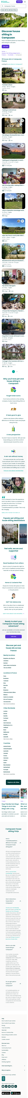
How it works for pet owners (8, 1021)
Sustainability (5, 1050)
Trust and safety (6, 1028)
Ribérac (5, 694)
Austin (5, 720)
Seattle (5, 716)
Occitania (10, 55)
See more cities (7, 739)
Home (3, 51)
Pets (7, 10)
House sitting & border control (9, 1034)
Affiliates (4, 1059)
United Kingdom (7, 748)
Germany (5, 758)
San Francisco (7, 723)
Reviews (4, 1037)
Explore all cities (13, 782)
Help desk (4, 1030)
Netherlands (6, 772)
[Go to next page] (17, 371)
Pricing (3, 1025)
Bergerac (5, 690)
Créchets (5, 660)
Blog (3, 1055)
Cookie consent (6, 1039)
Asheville (5, 736)
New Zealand (6, 765)
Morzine (5, 685)
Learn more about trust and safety (12, 613)
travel (3, 801)
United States (7, 746)
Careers (4, 1052)
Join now (5, 46)
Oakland (5, 727)
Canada (5, 753)
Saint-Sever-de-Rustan (9, 665)
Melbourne (6, 732)
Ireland (5, 760)
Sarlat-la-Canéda (8, 697)
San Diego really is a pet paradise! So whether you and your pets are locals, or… (10, 814)
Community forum (6, 1048)
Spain (4, 762)
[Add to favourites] (22, 70)
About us (4, 1045)
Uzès (4, 687)
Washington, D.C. (8, 725)
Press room (4, 1057)
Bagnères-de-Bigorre (9, 658)
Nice (4, 683)
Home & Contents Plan (7, 1032)
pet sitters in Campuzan (15, 64)
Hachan (5, 663)
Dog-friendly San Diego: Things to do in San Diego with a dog (10, 806)
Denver (5, 713)
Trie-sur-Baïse (7, 667)
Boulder (5, 734)
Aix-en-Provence (7, 699)
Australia (5, 751)
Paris (4, 676)
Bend (4, 729)
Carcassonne (7, 701)
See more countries (9, 774)
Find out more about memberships (13, 470)
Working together (6, 1062)
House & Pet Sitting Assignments (11, 53)
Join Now (19, 1)
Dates (3, 10)
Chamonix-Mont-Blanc (9, 692)
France (4, 55)
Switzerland (6, 767)
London (5, 711)
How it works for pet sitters (8, 1023)
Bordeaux (6, 678)
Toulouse (5, 680)
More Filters (13, 10)
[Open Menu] (25, 1)
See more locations (9, 704)
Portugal (5, 769)
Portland (5, 718)
